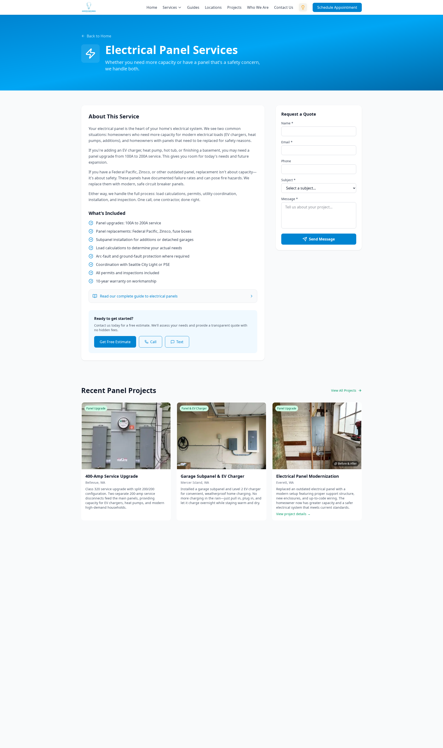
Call (153, 341)
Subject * (288, 180)
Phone (286, 161)
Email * (287, 142)
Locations (213, 7)
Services (170, 7)
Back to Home (99, 36)
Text (179, 341)
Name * (287, 123)
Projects (234, 7)
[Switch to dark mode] (303, 7)
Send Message (322, 239)
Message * (289, 199)
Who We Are (258, 7)
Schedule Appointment (337, 7)
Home (152, 7)
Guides (193, 7)
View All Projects (343, 390)
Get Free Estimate (115, 341)
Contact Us (283, 7)
